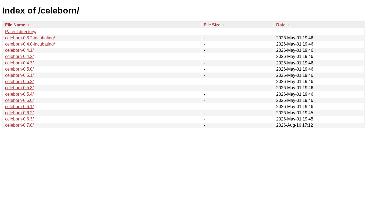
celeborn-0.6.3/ (19, 119)
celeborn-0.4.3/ (19, 63)
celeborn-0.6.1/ (19, 106)
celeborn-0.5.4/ (19, 94)
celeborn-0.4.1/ (19, 50)
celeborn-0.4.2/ (19, 56)
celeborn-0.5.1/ (19, 75)
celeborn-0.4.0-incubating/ (30, 44)
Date (281, 25)
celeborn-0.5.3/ (19, 87)
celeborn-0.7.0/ (19, 125)
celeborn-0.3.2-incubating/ (30, 38)
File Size (212, 25)
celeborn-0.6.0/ (19, 100)
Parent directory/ (20, 31)
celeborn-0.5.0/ (19, 69)
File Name (15, 25)
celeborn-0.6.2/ (19, 113)
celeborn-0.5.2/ (19, 81)
